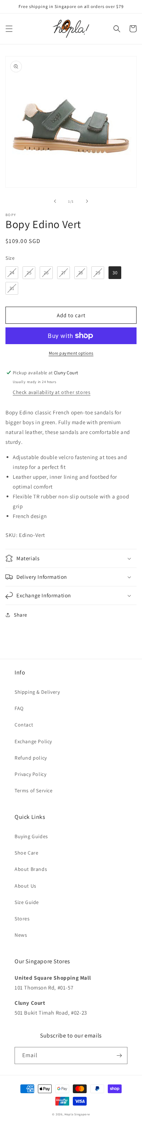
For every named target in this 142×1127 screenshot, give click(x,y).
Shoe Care (26, 852)
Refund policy (31, 757)
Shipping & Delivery (37, 692)
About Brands (31, 869)
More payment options (71, 353)
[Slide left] (55, 201)
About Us (25, 886)
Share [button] (20, 615)
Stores (22, 918)
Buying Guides (31, 836)
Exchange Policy (33, 741)
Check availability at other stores (51, 392)
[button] (9, 29)
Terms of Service (34, 790)
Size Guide (27, 902)
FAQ (19, 708)
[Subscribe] (119, 1055)
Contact (24, 724)
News (21, 935)
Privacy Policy (30, 774)
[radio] (11, 272)
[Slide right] (87, 201)
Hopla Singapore (77, 1114)
